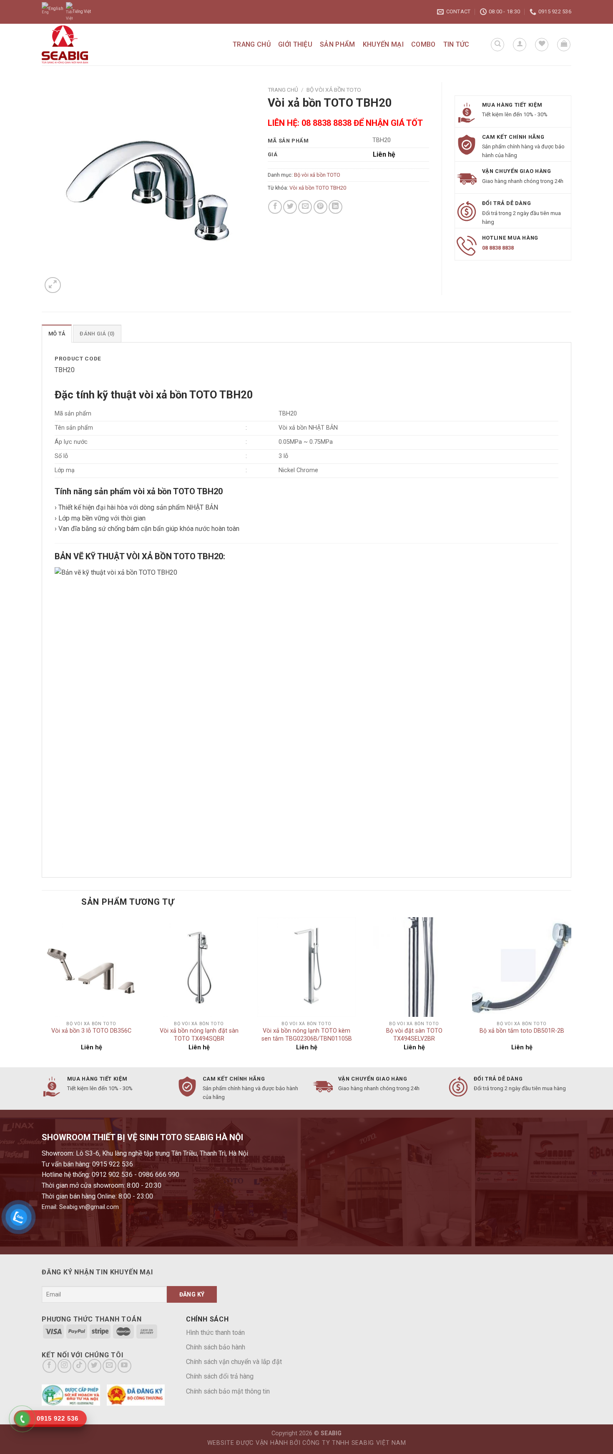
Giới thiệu (295, 44)
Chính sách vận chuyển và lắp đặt (234, 1362)
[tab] (57, 333)
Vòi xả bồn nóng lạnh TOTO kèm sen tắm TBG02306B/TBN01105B (306, 1034)
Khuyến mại (383, 44)
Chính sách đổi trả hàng (220, 1376)
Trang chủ (252, 44)
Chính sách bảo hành (215, 1347)
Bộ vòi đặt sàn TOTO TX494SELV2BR (414, 1034)
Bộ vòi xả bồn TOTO (333, 89)
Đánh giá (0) (97, 333)
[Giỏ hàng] (563, 44)
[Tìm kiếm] (497, 44)
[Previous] (42, 991)
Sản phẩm (337, 44)
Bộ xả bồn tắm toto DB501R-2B (522, 1030)
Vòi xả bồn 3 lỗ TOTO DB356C (91, 1030)
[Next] (571, 991)
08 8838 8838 (498, 248)
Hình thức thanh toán (215, 1332)
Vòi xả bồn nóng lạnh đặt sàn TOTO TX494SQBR (199, 1034)
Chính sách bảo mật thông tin (228, 1391)
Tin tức (456, 44)
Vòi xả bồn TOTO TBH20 (317, 188)
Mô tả (56, 333)
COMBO (423, 44)
